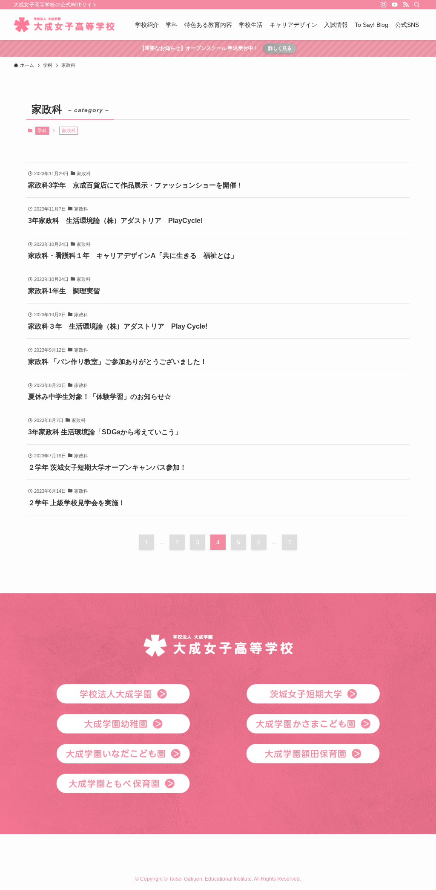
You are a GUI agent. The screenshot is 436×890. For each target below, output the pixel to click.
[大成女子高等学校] (64, 24)
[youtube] (394, 4)
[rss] (405, 4)
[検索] (416, 4)
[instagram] (383, 4)
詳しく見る (280, 48)
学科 (42, 130)
